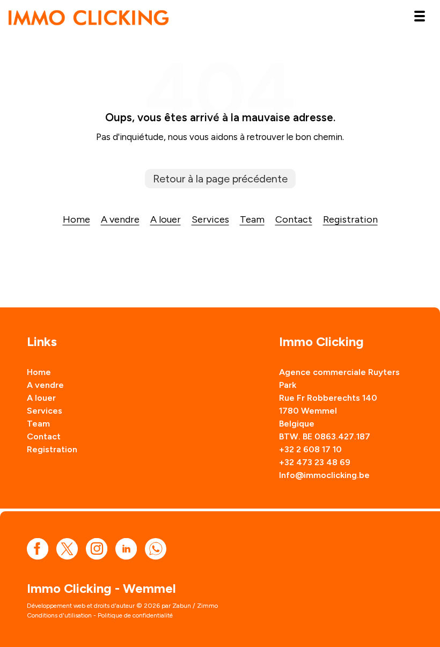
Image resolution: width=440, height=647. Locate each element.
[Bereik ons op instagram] (96, 548)
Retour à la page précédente (220, 178)
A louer (165, 219)
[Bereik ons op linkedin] (126, 548)
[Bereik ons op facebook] (37, 548)
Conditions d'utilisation (59, 615)
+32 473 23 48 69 (314, 462)
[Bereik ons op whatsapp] (155, 548)
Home (76, 219)
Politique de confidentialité (135, 615)
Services (210, 219)
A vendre (120, 219)
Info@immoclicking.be (324, 475)
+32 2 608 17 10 (310, 449)
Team (252, 219)
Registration (350, 219)
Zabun (181, 605)
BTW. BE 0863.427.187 (324, 436)
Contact (293, 219)
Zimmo (207, 605)
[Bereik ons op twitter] (67, 548)
